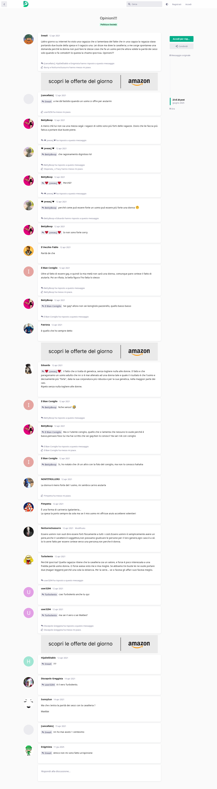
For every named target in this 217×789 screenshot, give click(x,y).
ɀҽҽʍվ (53, 183)
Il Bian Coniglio (53, 306)
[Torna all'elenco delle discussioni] (4, 4)
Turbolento (51, 594)
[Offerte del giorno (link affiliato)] (99, 89)
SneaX (48, 101)
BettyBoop (50, 154)
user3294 (50, 684)
